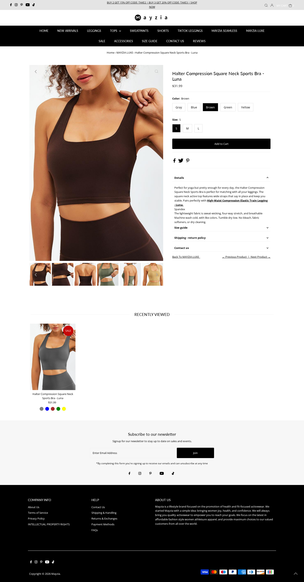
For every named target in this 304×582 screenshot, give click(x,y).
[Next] (46, 71)
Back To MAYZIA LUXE (185, 257)
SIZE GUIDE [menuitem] (149, 41)
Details (179, 178)
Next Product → (260, 257)
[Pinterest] (21, 5)
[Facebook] (11, 5)
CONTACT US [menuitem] (175, 41)
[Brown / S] (53, 409)
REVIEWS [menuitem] (199, 41)
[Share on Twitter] (181, 161)
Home (110, 52)
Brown (210, 107)
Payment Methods (102, 524)
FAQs (94, 530)
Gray (179, 107)
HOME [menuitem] (43, 30)
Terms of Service (38, 513)
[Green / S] (58, 409)
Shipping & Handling (103, 513)
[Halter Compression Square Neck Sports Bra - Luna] (52, 357)
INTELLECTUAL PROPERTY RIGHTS (49, 524)
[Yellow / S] (64, 409)
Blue (194, 107)
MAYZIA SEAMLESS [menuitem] (224, 30)
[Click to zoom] (156, 71)
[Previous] (36, 71)
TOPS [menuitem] (114, 30)
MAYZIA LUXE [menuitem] (255, 30)
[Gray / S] (41, 409)
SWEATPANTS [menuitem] (139, 30)
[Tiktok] (33, 5)
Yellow (245, 107)
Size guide (181, 227)
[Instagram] (16, 5)
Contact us (181, 248)
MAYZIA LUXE (124, 52)
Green (228, 107)
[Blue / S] (47, 409)
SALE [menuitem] (102, 41)
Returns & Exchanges (104, 518)
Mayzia (55, 574)
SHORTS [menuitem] (163, 30)
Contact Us (98, 507)
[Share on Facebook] (174, 161)
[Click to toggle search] (266, 5)
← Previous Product (234, 257)
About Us (33, 507)
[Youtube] (28, 5)
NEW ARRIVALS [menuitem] (67, 30)
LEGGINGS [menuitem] (94, 30)
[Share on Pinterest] (187, 161)
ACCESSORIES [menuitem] (123, 41)
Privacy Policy (36, 518)
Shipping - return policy (190, 238)
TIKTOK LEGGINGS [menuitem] (190, 30)
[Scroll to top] (296, 574)
